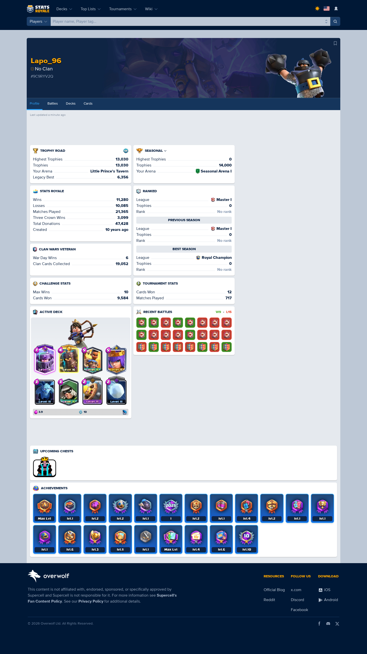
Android (330, 599)
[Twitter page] (337, 624)
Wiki (149, 8)
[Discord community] (328, 624)
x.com (296, 589)
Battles (52, 103)
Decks (61, 8)
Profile (34, 103)
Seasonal (154, 151)
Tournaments (120, 8)
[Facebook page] (319, 624)
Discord (297, 599)
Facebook (299, 609)
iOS (326, 589)
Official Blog (274, 589)
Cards (88, 103)
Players (36, 21)
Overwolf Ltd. (51, 623)
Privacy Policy (90, 601)
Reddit (269, 599)
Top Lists (88, 8)
